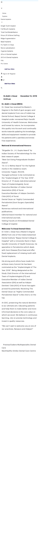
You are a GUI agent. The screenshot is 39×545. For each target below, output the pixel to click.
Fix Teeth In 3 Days (7, 45)
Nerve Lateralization (8, 48)
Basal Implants (6, 42)
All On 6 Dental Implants (9, 57)
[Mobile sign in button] (1, 77)
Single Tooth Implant (8, 26)
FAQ (2, 60)
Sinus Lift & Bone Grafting (10, 35)
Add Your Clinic (9, 69)
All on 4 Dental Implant (9, 54)
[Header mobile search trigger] (1, 88)
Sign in (5, 74)
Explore (4, 16)
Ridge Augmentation (8, 38)
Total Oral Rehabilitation (9, 32)
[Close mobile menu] (1, 8)
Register (12, 74)
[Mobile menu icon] (19, 2)
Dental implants (6, 19)
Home (4, 13)
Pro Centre (4, 63)
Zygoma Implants (7, 51)
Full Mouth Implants (8, 29)
